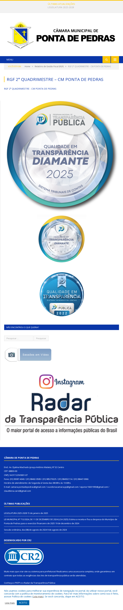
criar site (23, 571)
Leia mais (38, 596)
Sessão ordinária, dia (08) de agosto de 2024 (25, 529)
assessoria (78, 571)
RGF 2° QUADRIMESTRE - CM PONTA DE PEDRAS (30, 88)
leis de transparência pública (55, 575)
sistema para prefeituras (43, 571)
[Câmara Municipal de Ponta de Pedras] (61, 35)
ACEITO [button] (23, 602)
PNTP (17, 582)
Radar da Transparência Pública (39, 582)
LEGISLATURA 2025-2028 (15, 513)
